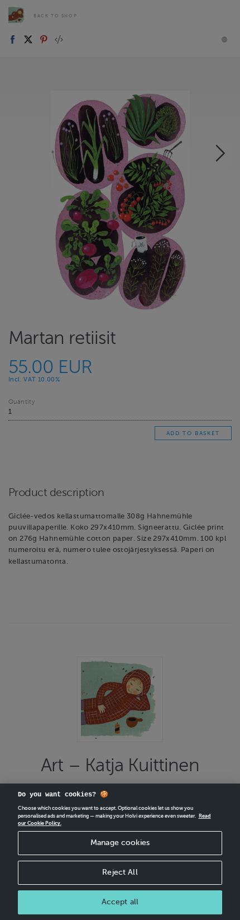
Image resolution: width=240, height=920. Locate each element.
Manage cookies (120, 842)
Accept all (120, 902)
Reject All (119, 872)
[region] (120, 852)
